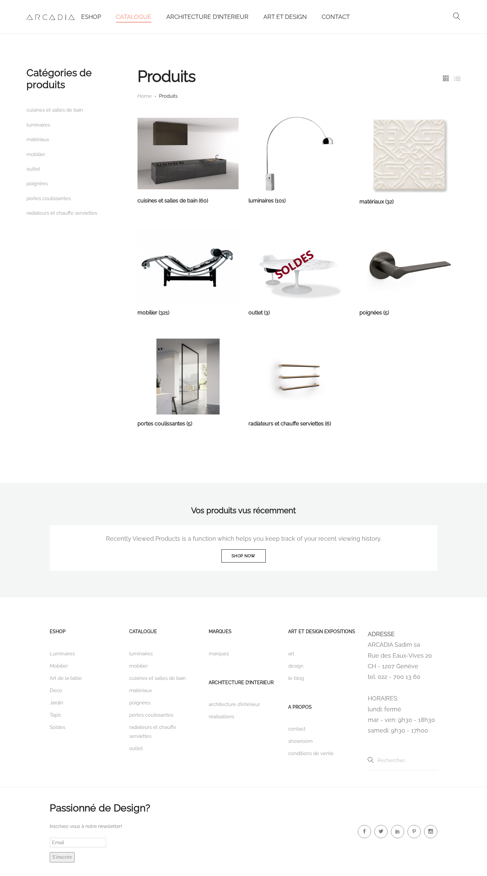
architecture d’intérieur (234, 704)
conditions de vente (311, 753)
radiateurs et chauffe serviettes (62, 213)
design (295, 666)
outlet (33, 169)
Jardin (56, 703)
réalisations (221, 717)
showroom (300, 741)
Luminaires (62, 654)
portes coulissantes (49, 198)
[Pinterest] (414, 831)
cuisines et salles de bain (55, 110)
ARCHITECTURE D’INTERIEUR (207, 16)
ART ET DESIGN (285, 16)
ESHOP (91, 16)
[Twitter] (381, 831)
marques (219, 654)
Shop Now (243, 556)
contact (296, 729)
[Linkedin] (397, 831)
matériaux (38, 139)
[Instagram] (430, 831)
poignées (37, 184)
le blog (296, 678)
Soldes (57, 727)
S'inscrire (62, 857)
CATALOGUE (133, 16)
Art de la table (66, 678)
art (291, 654)
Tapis (55, 715)
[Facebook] (364, 831)
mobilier (36, 154)
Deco (56, 690)
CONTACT (336, 16)
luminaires (38, 125)
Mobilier (59, 666)
